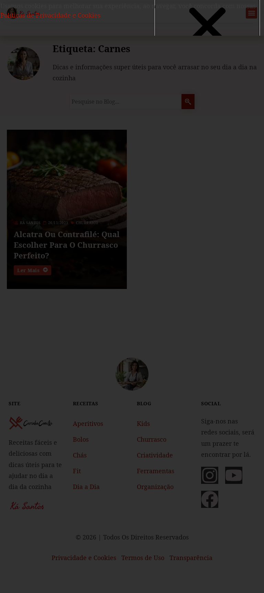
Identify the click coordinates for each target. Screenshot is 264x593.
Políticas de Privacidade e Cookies (50, 15)
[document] (132, 296)
